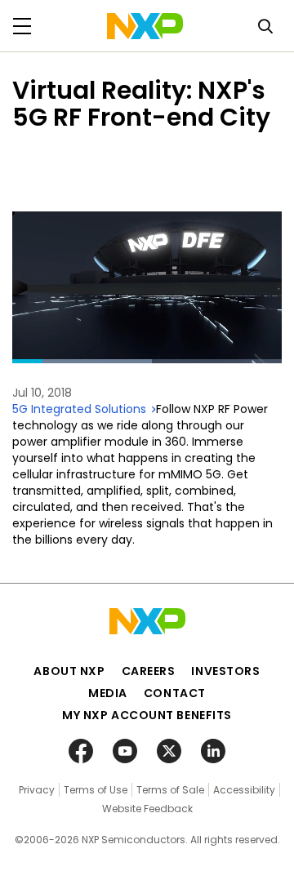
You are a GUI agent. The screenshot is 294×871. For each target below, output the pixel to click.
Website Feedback (147, 808)
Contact (175, 693)
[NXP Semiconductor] (145, 26)
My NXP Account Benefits (147, 715)
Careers (149, 671)
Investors (225, 671)
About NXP (69, 671)
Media (107, 693)
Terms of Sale (170, 790)
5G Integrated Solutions (80, 409)
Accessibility (244, 790)
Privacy (37, 790)
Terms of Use (95, 790)
